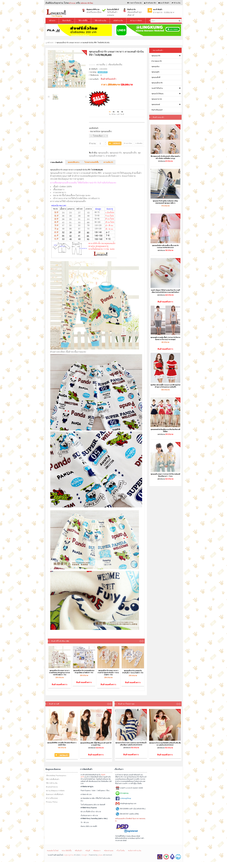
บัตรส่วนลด (109, 850)
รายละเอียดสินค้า (56, 162)
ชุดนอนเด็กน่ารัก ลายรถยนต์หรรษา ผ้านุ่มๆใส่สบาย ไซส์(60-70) (84, 671)
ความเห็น (100, 64)
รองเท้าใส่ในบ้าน (157, 88)
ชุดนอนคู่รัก (155, 72)
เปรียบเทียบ (139, 143)
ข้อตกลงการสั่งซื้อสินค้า (55, 794)
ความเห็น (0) (108, 162)
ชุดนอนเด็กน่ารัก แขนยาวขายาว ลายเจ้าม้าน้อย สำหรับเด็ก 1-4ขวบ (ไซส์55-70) (108, 673)
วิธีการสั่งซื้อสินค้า (52, 779)
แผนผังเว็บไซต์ (53, 850)
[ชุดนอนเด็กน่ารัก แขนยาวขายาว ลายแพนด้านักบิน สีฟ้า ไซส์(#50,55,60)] (67, 69)
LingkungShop (68, 855)
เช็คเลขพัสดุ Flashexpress (56, 775)
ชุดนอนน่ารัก (116, 153)
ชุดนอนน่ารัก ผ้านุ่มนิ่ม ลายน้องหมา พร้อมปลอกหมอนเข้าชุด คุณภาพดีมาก (165, 202)
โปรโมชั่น (121, 850)
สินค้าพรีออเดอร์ (157, 110)
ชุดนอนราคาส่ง (157, 99)
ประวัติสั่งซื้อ (67, 850)
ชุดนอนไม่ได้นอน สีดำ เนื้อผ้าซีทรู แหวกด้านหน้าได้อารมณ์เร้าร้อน (95, 744)
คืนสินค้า (79, 850)
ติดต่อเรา (97, 850)
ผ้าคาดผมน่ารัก (157, 61)
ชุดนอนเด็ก (103, 153)
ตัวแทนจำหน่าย (52, 787)
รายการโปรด (128, 143)
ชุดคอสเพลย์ (156, 104)
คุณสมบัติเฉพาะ (73, 162)
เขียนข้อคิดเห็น (115, 64)
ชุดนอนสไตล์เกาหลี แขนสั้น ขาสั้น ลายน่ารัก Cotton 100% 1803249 (165, 246)
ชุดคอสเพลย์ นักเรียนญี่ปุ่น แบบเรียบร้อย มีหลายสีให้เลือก (165, 430)
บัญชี (88, 850)
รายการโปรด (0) (135, 3)
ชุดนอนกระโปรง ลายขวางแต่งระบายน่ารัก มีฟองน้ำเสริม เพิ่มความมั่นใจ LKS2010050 (131, 744)
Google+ (85, 855)
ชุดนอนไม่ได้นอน (157, 94)
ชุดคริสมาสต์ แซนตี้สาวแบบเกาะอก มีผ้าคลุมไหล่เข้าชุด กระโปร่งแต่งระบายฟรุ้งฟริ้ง (165, 386)
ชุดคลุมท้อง (155, 66)
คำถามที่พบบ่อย (52, 798)
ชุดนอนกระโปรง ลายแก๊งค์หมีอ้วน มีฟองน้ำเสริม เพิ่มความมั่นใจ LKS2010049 (165, 744)
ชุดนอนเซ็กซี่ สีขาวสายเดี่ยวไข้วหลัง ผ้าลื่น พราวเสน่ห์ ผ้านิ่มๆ (61, 744)
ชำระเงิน (177, 3)
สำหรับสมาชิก (151, 3)
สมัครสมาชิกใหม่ (86, 3)
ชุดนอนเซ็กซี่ (156, 77)
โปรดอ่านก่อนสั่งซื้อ (91, 162)
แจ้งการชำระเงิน (135, 850)
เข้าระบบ (72, 3)
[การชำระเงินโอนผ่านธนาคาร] (169, 856)
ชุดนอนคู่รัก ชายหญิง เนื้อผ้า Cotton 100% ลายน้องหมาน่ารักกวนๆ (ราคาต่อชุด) (165, 338)
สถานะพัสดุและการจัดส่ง (55, 791)
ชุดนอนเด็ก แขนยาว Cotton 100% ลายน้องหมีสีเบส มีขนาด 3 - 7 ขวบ (165, 475)
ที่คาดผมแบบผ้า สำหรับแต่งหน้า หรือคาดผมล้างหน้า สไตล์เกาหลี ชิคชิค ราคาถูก (165, 157)
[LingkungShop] (56, 13)
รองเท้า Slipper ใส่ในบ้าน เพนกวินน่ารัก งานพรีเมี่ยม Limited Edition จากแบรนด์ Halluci (165, 291)
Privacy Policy (52, 802)
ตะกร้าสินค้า (164, 3)
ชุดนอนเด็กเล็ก (130, 153)
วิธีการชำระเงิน (51, 783)
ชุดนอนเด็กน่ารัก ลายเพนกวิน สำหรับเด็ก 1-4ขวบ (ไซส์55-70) (132, 672)
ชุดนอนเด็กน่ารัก (157, 83)
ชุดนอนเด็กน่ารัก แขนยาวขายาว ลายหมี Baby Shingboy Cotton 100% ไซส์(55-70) (59, 673)
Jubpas (100, 855)
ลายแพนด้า (111, 156)
